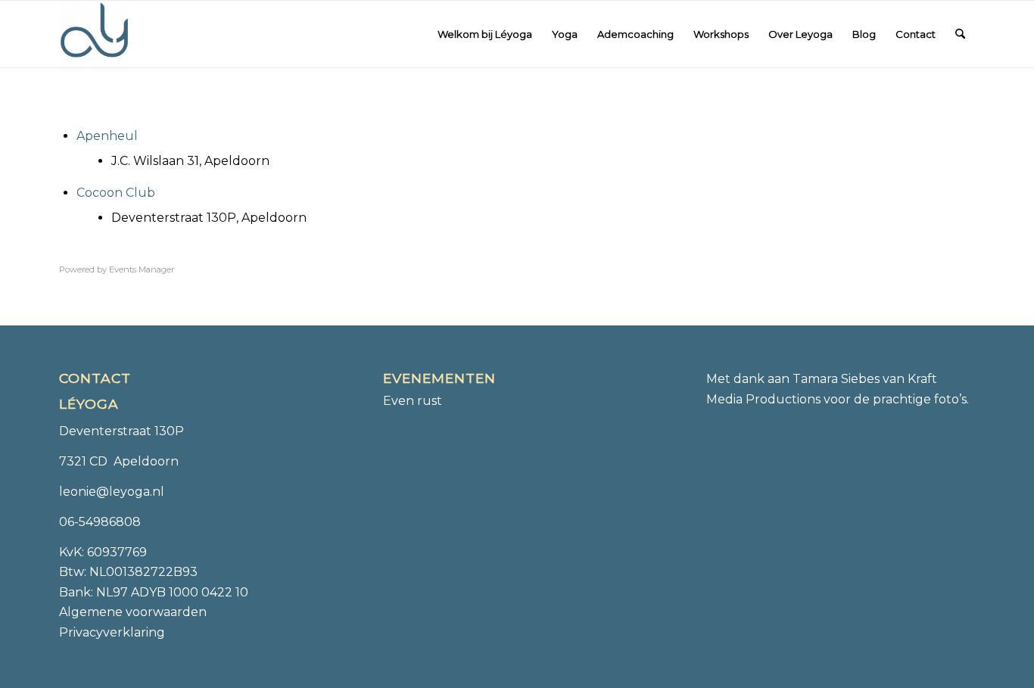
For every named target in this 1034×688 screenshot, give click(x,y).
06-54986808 (100, 522)
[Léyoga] (94, 34)
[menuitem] (485, 34)
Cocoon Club (115, 192)
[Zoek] (960, 34)
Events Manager (141, 269)
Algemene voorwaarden (133, 612)
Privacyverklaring (112, 632)
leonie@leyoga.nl (111, 491)
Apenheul (107, 136)
